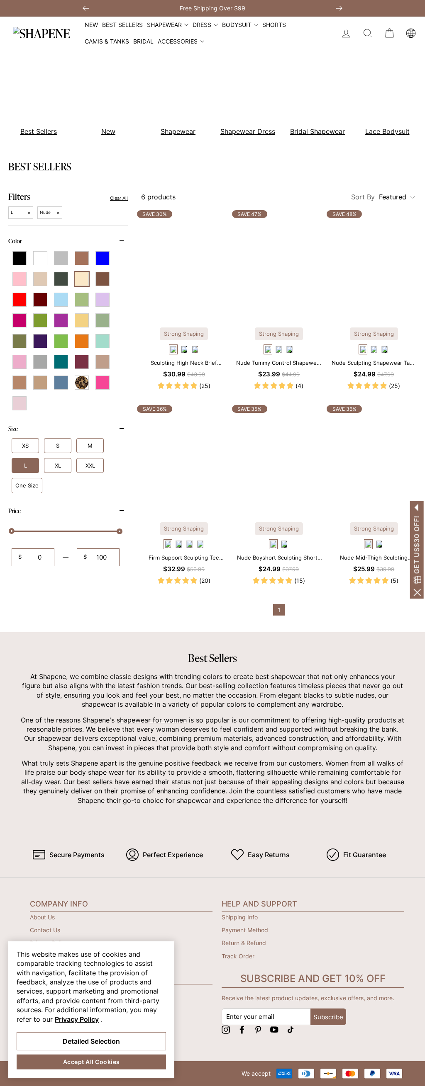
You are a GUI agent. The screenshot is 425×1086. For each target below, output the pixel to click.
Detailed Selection (91, 1041)
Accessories (178, 41)
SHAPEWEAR (164, 24)
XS (25, 445)
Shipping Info (240, 917)
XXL (90, 465)
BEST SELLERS (122, 24)
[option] (104, 99)
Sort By (378, 197)
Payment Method (245, 929)
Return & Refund (244, 942)
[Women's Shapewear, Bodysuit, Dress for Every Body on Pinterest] (258, 1029)
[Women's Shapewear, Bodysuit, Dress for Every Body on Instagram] (226, 1029)
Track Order (238, 956)
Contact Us (45, 929)
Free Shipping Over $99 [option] (212, 8)
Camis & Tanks (107, 41)
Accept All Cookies (91, 1061)
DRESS (202, 24)
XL (58, 465)
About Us (42, 917)
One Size (27, 485)
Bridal (143, 41)
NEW (91, 24)
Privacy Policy (77, 1019)
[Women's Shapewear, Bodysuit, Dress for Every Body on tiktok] (290, 1029)
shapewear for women (152, 720)
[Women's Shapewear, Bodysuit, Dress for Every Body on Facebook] (242, 1029)
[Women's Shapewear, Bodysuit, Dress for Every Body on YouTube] (274, 1029)
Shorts (274, 24)
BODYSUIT (237, 24)
